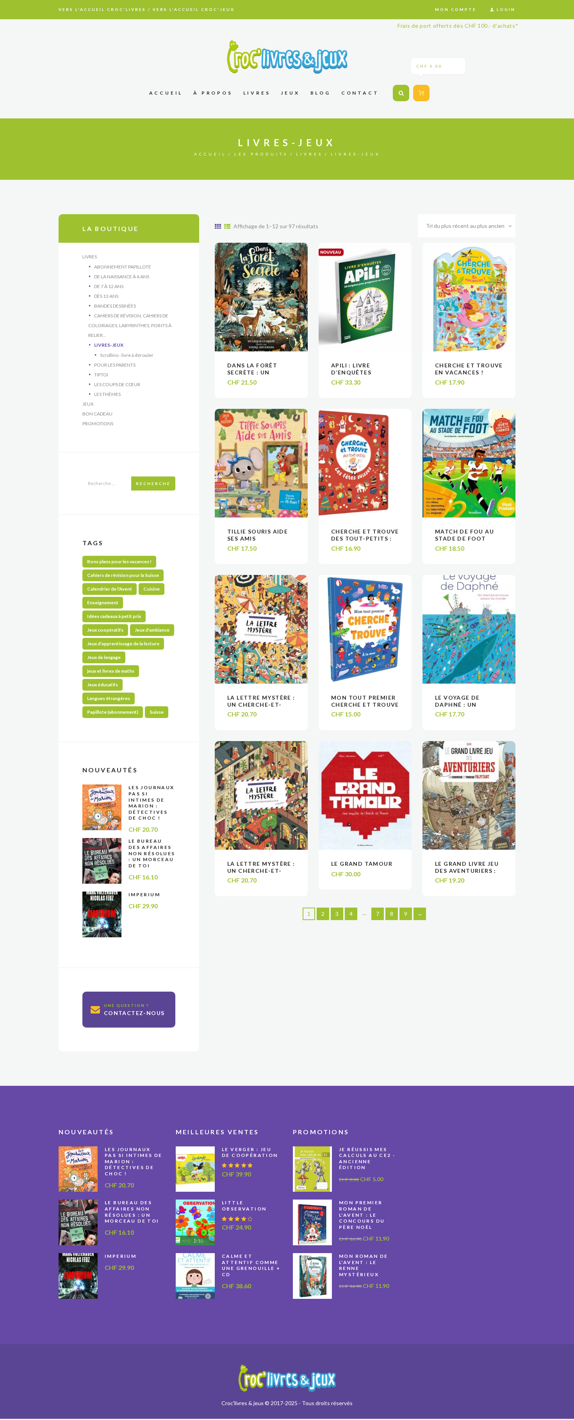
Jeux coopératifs (105, 630)
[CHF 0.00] (420, 93)
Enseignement (102, 602)
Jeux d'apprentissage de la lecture (123, 643)
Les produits (261, 154)
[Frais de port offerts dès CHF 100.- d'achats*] (287, 57)
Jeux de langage (104, 657)
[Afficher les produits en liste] (227, 226)
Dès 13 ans (106, 296)
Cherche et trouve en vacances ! (469, 369)
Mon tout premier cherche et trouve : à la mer (365, 704)
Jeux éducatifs (102, 685)
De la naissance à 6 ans (121, 276)
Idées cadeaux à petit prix (114, 616)
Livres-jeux (108, 345)
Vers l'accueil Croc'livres (102, 9)
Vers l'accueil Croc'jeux (194, 9)
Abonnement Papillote (122, 267)
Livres (309, 154)
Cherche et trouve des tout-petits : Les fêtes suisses (365, 538)
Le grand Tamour (361, 863)
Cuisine (151, 589)
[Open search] (401, 93)
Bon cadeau (97, 414)
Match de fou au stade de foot (464, 535)
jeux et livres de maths (110, 671)
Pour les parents (114, 365)
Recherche (153, 483)
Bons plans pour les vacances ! (119, 561)
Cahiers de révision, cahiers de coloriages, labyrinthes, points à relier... (129, 325)
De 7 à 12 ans (108, 286)
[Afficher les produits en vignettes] (218, 226)
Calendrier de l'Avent (109, 589)
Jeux (88, 404)
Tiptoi (101, 375)
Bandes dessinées (115, 306)
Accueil (210, 154)
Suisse (157, 712)
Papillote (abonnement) (112, 712)
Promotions (97, 423)
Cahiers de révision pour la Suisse (123, 575)
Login (506, 9)
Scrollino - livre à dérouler (126, 355)
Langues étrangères (108, 698)
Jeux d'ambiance (152, 630)
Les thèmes (107, 394)
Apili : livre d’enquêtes (351, 369)
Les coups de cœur (117, 384)
